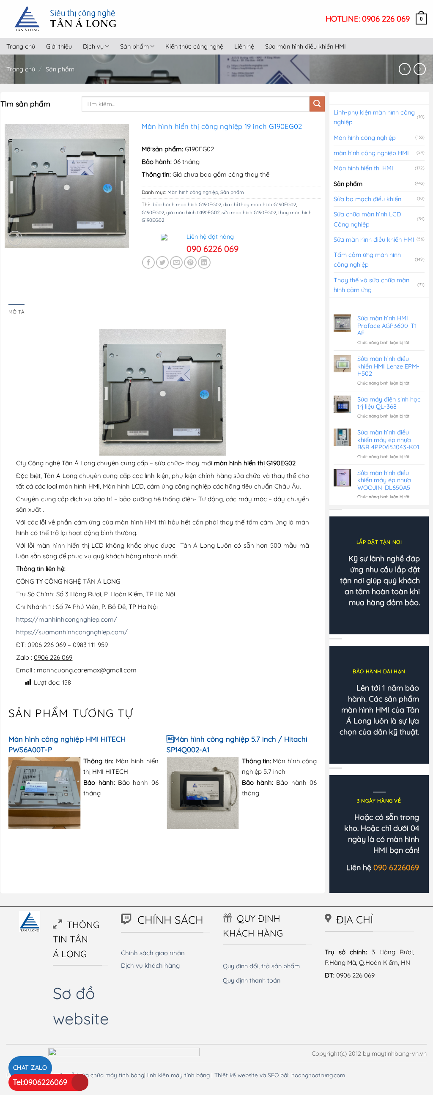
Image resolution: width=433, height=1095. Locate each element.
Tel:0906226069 (40, 1082)
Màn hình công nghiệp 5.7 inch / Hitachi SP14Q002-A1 (237, 744)
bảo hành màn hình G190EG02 (187, 204)
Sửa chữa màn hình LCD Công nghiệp (367, 219)
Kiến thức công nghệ (194, 46)
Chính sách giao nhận (153, 953)
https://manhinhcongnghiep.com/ (66, 619)
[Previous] (9, 784)
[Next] (316, 784)
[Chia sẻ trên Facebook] (148, 262)
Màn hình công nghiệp (192, 192)
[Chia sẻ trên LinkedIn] (204, 262)
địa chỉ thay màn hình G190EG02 (259, 204)
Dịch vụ (93, 46)
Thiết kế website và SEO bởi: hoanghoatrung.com (279, 1075)
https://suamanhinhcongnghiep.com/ (72, 632)
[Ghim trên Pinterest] (190, 262)
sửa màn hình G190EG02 (249, 212)
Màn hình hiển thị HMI (363, 168)
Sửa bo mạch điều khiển (367, 199)
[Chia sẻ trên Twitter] (162, 262)
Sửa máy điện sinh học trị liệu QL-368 (389, 403)
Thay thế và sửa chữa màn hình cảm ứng (371, 285)
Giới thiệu (59, 46)
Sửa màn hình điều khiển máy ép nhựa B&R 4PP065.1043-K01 (388, 440)
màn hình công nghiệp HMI (371, 153)
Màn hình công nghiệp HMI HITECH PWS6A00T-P (67, 744)
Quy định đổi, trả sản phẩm (261, 966)
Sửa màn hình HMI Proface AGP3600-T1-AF (388, 325)
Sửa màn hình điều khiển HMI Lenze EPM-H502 (388, 366)
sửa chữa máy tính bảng (111, 1075)
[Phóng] (15, 238)
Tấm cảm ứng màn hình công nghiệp (367, 259)
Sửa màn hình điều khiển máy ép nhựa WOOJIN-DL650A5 (384, 480)
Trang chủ (20, 46)
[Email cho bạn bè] (176, 262)
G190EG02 (153, 212)
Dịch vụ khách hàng (150, 965)
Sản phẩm (134, 46)
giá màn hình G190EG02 (192, 212)
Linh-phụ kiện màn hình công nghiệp (374, 117)
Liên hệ (244, 46)
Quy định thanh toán (251, 980)
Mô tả (16, 312)
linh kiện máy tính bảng (178, 1075)
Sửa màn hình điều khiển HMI (305, 46)
